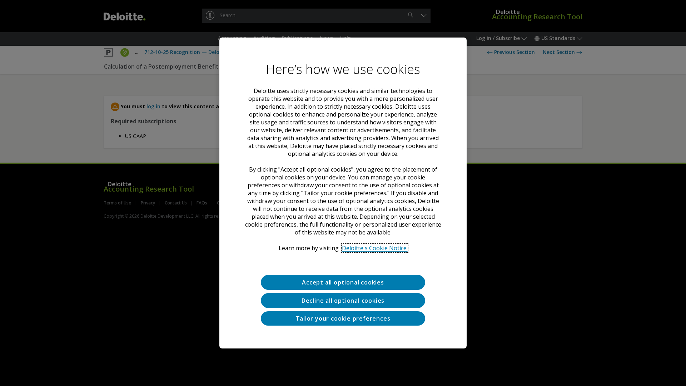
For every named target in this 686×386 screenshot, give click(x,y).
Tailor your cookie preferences (343, 318)
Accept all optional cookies (343, 282)
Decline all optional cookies (343, 301)
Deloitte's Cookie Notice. (375, 248)
